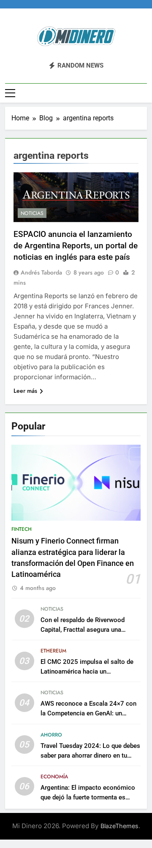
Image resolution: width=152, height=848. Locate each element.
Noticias (32, 213)
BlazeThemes (119, 825)
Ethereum (53, 651)
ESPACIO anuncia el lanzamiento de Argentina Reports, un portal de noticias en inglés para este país (76, 245)
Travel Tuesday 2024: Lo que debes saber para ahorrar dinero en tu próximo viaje (90, 755)
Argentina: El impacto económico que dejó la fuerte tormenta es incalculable (88, 797)
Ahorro (51, 735)
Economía (54, 776)
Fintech (21, 529)
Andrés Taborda (41, 272)
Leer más (25, 390)
